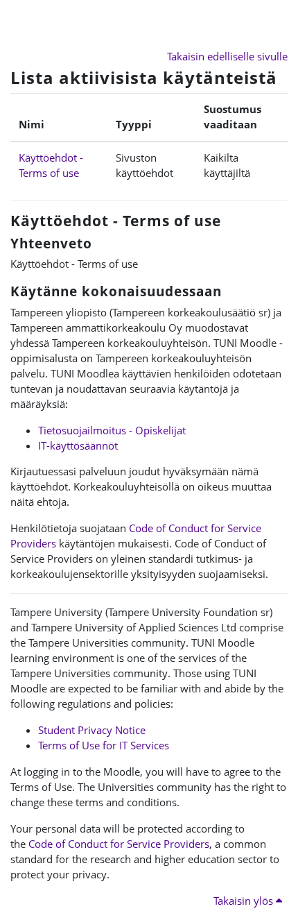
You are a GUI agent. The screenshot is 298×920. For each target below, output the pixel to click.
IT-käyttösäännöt (78, 445)
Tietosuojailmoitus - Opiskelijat (112, 430)
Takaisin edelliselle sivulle (227, 56)
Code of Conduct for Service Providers (118, 844)
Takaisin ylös (244, 901)
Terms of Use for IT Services (103, 745)
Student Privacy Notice (92, 730)
